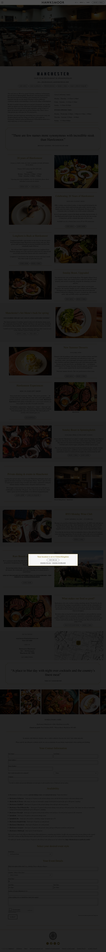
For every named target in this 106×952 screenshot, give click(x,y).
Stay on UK (53, 560)
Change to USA (45, 563)
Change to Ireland (59, 563)
